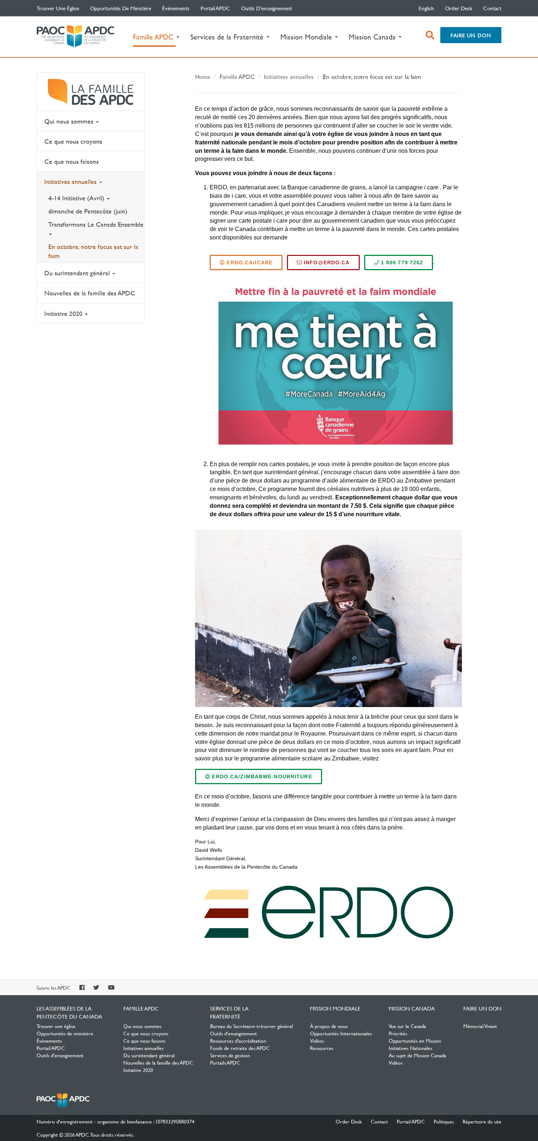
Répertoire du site (482, 1121)
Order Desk (458, 8)
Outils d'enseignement (233, 1033)
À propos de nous (329, 1026)
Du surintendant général (78, 273)
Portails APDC (225, 1062)
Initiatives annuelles (71, 181)
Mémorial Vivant (480, 1026)
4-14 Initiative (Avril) (77, 198)
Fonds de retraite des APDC (240, 1047)
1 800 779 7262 (401, 262)
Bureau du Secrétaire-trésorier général (251, 1026)
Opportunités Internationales (341, 1033)
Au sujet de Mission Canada (417, 1055)
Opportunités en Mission (415, 1040)
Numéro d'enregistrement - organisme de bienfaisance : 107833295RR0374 (115, 1121)
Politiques (444, 1121)
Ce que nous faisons (71, 161)
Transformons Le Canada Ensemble (95, 224)
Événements (176, 8)
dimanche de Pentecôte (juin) (87, 211)
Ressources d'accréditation (238, 1040)
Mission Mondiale (335, 1008)
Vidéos (317, 1040)
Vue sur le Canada (407, 1026)
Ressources (321, 1047)
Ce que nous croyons (73, 141)
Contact (492, 8)
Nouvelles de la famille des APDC (89, 293)
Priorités (398, 1033)
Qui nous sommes (69, 121)
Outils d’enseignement (266, 8)
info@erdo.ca (326, 262)
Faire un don (471, 35)
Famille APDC (90, 92)
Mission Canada (412, 1008)
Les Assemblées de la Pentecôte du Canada (75, 37)
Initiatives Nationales (410, 1047)
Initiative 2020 (64, 313)
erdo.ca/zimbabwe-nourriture (261, 776)
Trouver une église (58, 8)
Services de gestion (230, 1055)
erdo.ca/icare (249, 262)
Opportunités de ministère (120, 8)
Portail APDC (215, 8)
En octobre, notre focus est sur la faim (93, 251)
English (426, 8)
